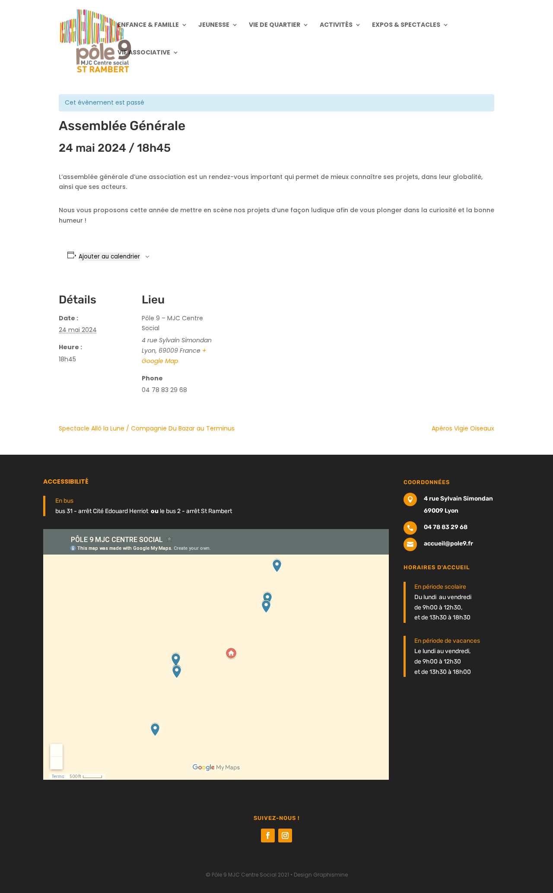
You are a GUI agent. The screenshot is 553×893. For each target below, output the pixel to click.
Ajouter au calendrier (109, 256)
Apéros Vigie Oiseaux (463, 428)
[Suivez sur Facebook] (268, 835)
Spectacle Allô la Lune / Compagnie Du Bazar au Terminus (147, 428)
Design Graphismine (321, 874)
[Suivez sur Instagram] (285, 835)
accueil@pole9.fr (448, 543)
